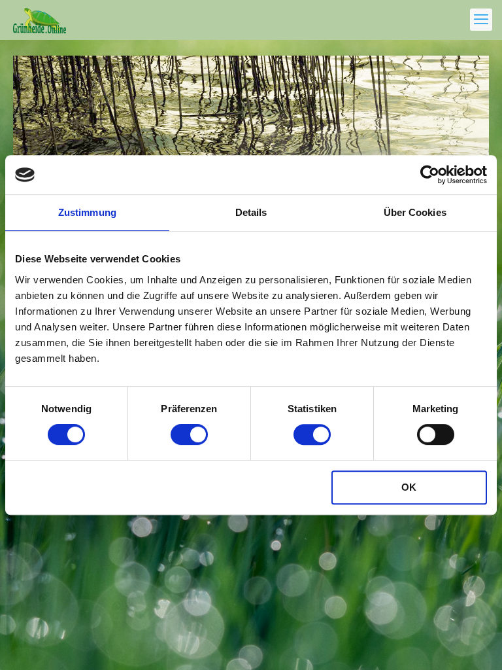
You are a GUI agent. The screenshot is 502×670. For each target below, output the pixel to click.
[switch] (189, 434)
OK (408, 487)
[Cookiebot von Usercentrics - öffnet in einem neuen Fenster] (430, 175)
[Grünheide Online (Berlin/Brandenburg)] (39, 19)
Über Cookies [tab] (415, 212)
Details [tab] (251, 212)
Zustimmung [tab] (87, 212)
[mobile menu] (481, 20)
